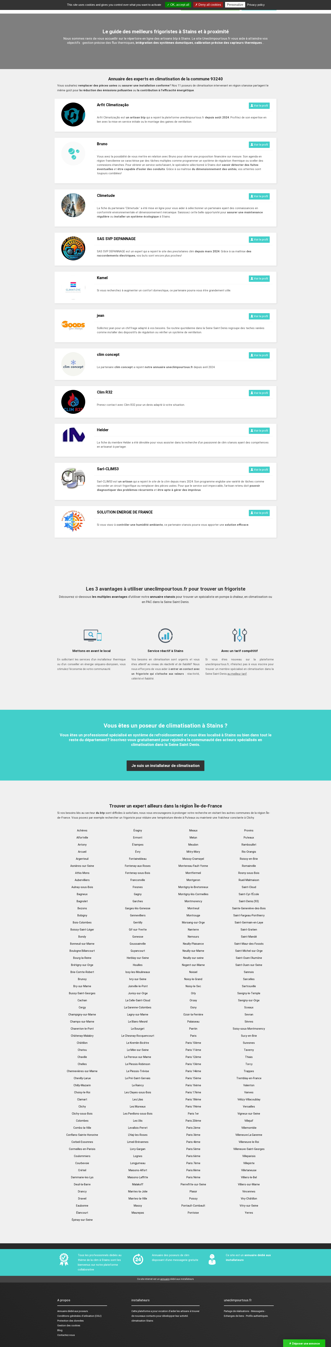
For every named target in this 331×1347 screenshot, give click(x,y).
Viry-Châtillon (249, 1198)
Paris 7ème (193, 1163)
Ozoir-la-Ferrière (193, 1014)
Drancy (82, 1191)
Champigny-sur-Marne (82, 1014)
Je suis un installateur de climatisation (165, 765)
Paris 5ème (193, 1149)
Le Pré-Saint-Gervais (137, 1078)
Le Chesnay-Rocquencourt (137, 1035)
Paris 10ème (193, 1042)
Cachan (82, 1000)
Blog (59, 1330)
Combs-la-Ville (82, 1127)
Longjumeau (137, 1163)
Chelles (82, 1064)
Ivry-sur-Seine (137, 979)
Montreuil (193, 908)
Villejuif (248, 1120)
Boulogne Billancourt (82, 950)
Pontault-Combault (193, 1205)
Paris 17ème (193, 1092)
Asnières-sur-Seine (82, 865)
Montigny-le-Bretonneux (193, 887)
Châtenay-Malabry (82, 1035)
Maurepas (138, 1212)
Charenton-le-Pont (82, 1028)
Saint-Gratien (249, 929)
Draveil (82, 1198)
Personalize (235, 4)
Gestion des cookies (68, 1325)
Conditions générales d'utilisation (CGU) (79, 1315)
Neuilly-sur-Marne (193, 950)
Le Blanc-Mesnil (137, 1021)
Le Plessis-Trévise (137, 1071)
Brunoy (82, 979)
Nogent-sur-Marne (193, 964)
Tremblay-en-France (248, 1078)
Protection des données (70, 1320)
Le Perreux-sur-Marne (137, 1057)
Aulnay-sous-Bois (82, 887)
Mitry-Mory (193, 851)
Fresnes (138, 887)
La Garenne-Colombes (137, 1007)
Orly (193, 993)
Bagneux (82, 894)
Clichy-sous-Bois (82, 1113)
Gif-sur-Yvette (138, 929)
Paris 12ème (193, 1057)
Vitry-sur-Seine (249, 1205)
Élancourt (82, 1212)
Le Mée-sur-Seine (138, 1049)
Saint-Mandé (249, 936)
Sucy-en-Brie (249, 1035)
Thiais (249, 1057)
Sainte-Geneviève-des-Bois (249, 908)
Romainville (249, 865)
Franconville (137, 880)
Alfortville (82, 837)
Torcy (248, 1064)
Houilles (138, 964)
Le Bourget (137, 1028)
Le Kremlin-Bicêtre (137, 1042)
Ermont (137, 837)
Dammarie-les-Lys (82, 1177)
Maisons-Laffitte (138, 1177)
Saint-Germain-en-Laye (249, 922)
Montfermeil (193, 872)
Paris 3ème (193, 1134)
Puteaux (249, 837)
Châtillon (82, 1042)
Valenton (248, 1085)
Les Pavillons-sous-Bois (137, 1113)
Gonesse (137, 936)
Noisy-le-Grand (193, 979)
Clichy (82, 1106)
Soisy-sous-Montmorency (249, 1028)
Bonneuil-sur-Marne (82, 943)
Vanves (248, 1092)
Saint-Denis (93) (249, 901)
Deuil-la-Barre (82, 1184)
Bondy (82, 936)
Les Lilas (138, 1099)
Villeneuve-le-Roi (249, 1141)
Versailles (249, 1106)
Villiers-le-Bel (249, 1177)
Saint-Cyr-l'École (249, 894)
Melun (193, 837)
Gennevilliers (138, 915)
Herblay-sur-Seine (138, 957)
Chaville (82, 1057)
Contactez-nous (66, 1335)
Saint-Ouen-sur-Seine (248, 964)
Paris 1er (193, 1113)
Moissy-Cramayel (193, 858)
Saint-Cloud (249, 887)
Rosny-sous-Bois (248, 872)
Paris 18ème (193, 1099)
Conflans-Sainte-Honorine (82, 1134)
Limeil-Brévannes (137, 1141)
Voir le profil (260, 105)
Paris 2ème (193, 1127)
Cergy (82, 1007)
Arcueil (82, 851)
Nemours (193, 936)
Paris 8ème (193, 1170)
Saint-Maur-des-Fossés (249, 943)
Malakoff (137, 1184)
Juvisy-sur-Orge (138, 993)
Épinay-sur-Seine (82, 1219)
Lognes (137, 1156)
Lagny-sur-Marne (137, 1014)
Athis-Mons (82, 872)
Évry (137, 851)
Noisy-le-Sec (193, 986)
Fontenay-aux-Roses (138, 865)
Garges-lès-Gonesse (137, 908)
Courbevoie (82, 1163)
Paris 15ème (193, 1078)
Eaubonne (82, 1205)
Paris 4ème (193, 1141)
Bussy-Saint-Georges (82, 993)
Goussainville (138, 943)
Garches (138, 901)
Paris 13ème (193, 1064)
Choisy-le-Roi (82, 1092)
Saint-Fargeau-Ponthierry (249, 915)
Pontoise (193, 1212)
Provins (248, 830)
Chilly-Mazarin (82, 1085)
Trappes (249, 1071)
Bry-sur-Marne (82, 986)
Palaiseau (193, 1021)
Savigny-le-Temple (248, 993)
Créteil (82, 1170)
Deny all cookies (209, 4)
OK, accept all (179, 4)
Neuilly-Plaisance (193, 943)
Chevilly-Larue (82, 1078)
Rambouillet (249, 844)
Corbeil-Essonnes (82, 1141)
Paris (193, 1035)
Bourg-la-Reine (82, 957)
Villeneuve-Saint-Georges (249, 1149)
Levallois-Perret (137, 1127)
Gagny (138, 894)
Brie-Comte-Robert (82, 972)
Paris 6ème (193, 1156)
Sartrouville (249, 986)
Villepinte (249, 1163)
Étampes (137, 844)
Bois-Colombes (82, 922)
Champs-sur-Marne (82, 1021)
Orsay (193, 1000)
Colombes (82, 1120)
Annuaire (62, 1311)
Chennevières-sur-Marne (82, 1071)
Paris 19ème (193, 1106)
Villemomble (248, 1127)
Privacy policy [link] (256, 4)
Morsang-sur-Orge (193, 922)
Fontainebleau (138, 858)
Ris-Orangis (249, 851)
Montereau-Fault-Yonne (193, 865)
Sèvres (249, 1021)
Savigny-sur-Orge (249, 1000)
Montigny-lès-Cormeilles (193, 894)
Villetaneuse (248, 1170)
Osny (193, 1007)
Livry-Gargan (137, 1149)
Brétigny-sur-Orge (82, 964)
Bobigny (82, 915)
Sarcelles (249, 979)
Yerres (249, 1212)
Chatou (82, 1049)
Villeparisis (249, 1156)
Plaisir (193, 1191)
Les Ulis (138, 1120)
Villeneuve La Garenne (248, 1134)
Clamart (82, 1099)
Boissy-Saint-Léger (82, 929)
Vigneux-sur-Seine (249, 1113)
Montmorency (193, 901)
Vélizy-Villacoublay (249, 1099)
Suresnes (249, 1042)
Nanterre (193, 929)
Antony (82, 844)
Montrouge (193, 915)
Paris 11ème (193, 1049)
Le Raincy (138, 1085)
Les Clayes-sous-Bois (138, 1092)
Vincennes (248, 1191)
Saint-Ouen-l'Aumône (249, 957)
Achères (82, 830)
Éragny (138, 830)
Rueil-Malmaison (249, 880)
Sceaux (248, 1007)
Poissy (193, 1198)
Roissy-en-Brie (249, 858)
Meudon (193, 844)
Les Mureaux (138, 1106)
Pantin (193, 1028)
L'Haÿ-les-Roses (137, 1134)
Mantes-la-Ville (138, 1198)
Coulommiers (82, 1156)
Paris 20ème (193, 1120)
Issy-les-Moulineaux (137, 972)
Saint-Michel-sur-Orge (249, 950)
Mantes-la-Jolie (137, 1191)
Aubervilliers (82, 880)
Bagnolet (82, 901)
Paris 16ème (193, 1085)
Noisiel (193, 972)
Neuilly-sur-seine (193, 957)
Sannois (249, 972)
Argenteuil (82, 858)
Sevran (249, 1014)
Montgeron (193, 880)
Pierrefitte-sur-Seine (193, 1184)
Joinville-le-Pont (138, 986)
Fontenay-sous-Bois (137, 872)
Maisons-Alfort (138, 1170)
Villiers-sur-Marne (249, 1184)
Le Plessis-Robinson (137, 1064)
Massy (138, 1205)
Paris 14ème (193, 1071)
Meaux (193, 830)
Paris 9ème (193, 1177)
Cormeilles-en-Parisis (82, 1149)
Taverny (249, 1049)
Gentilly (137, 922)
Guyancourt (138, 950)
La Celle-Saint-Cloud (137, 1000)
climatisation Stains (142, 1320)
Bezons (82, 908)
